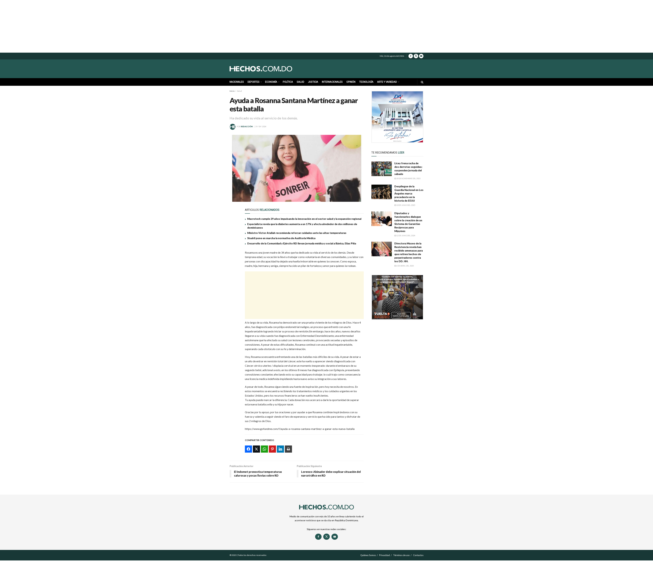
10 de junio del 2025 (405, 205)
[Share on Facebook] (234, 254)
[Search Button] (422, 82)
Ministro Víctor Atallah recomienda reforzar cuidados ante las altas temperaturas (296, 232)
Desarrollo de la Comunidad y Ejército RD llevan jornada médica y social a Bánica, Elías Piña (301, 243)
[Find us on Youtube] (421, 56)
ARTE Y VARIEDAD (387, 82)
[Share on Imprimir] (234, 293)
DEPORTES (253, 82)
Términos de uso (401, 555)
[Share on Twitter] (234, 262)
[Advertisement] (326, 26)
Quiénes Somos (368, 555)
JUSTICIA (313, 82)
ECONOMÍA (271, 82)
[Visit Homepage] (269, 69)
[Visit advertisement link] (397, 116)
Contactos (418, 555)
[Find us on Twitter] (416, 56)
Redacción (247, 126)
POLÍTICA (288, 82)
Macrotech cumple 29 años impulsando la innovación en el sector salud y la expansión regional (304, 218)
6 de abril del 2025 (405, 266)
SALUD (300, 82)
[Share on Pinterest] (234, 278)
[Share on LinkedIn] (234, 285)
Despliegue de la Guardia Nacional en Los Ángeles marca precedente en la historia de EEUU (408, 193)
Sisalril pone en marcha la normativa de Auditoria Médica (281, 238)
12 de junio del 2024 (405, 235)
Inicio (232, 91)
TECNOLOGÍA (366, 82)
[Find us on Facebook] (410, 56)
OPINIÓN (350, 82)
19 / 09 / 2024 (260, 126)
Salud (239, 91)
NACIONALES (237, 82)
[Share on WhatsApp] (234, 270)
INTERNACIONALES (332, 82)
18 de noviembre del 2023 (408, 178)
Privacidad (384, 555)
